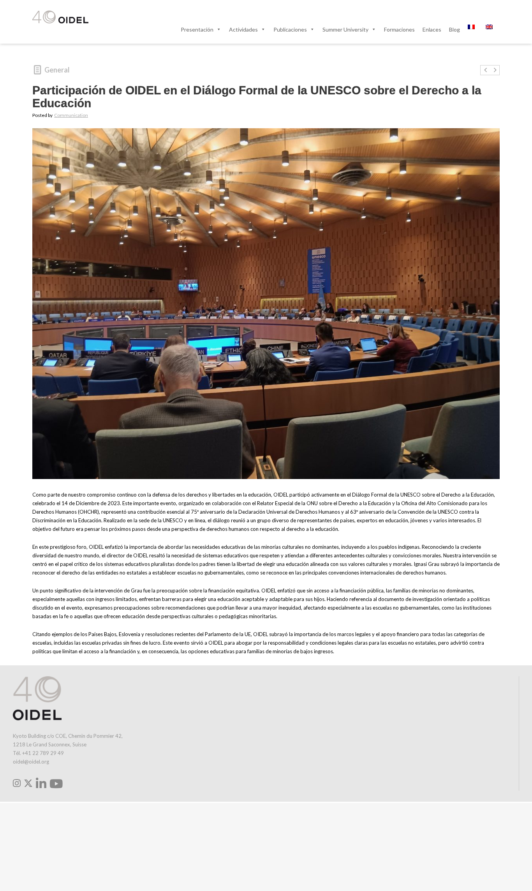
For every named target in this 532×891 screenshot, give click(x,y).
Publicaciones (290, 29)
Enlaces (432, 29)
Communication (71, 115)
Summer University (345, 29)
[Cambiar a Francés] (473, 29)
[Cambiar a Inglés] (491, 29)
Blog (454, 29)
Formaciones (399, 29)
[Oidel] (60, 18)
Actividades (243, 29)
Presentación (197, 29)
